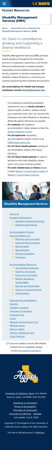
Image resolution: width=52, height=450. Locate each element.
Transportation (22, 293)
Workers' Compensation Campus (23, 175)
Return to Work (17, 329)
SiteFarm (40, 432)
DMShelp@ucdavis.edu (19, 142)
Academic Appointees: (21, 217)
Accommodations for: (20, 235)
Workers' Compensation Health (30, 171)
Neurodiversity (22, 250)
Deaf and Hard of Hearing (27, 242)
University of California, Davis (19, 393)
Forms (13, 318)
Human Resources (15, 10)
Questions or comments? (25, 403)
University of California (20, 413)
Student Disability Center (20, 131)
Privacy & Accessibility (25, 406)
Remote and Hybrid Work (27, 286)
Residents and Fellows (26, 224)
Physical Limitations (24, 253)
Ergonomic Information (26, 275)
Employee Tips (17, 314)
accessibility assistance (29, 350)
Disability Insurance (19, 307)
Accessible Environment (27, 268)
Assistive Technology (25, 271)
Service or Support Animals (28, 289)
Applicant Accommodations (23, 300)
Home (4, 28)
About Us (14, 214)
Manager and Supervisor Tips (24, 322)
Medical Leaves (17, 325)
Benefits (14, 304)
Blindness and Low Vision (27, 239)
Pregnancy (20, 257)
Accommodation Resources (23, 264)
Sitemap (37, 413)
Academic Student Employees (30, 221)
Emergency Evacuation (21, 311)
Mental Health (22, 246)
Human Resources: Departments (25, 28)
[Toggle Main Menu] (4, 3)
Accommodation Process (22, 232)
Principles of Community (25, 410)
